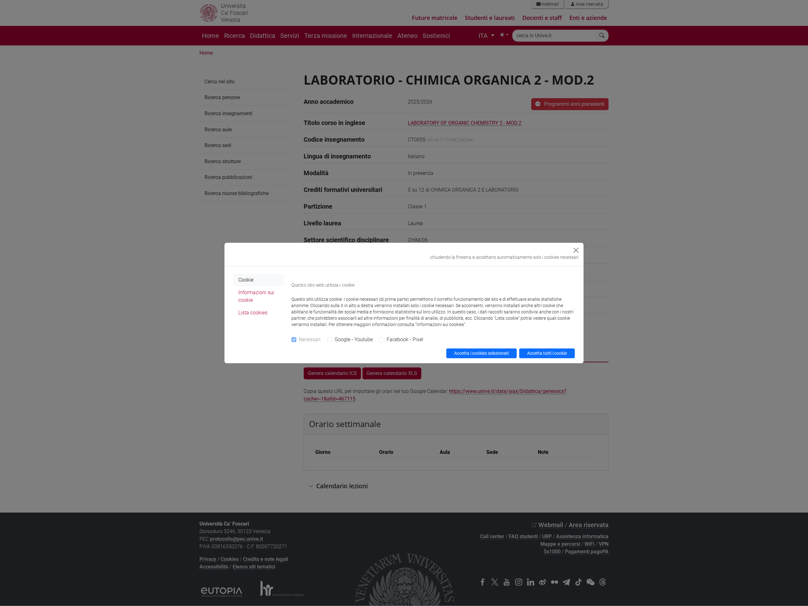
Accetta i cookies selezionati (481, 353)
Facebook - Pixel (405, 339)
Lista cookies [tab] (252, 313)
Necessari (310, 339)
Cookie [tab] (245, 280)
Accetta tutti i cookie (547, 353)
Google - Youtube (354, 339)
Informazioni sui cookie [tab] (256, 296)
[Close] (576, 250)
